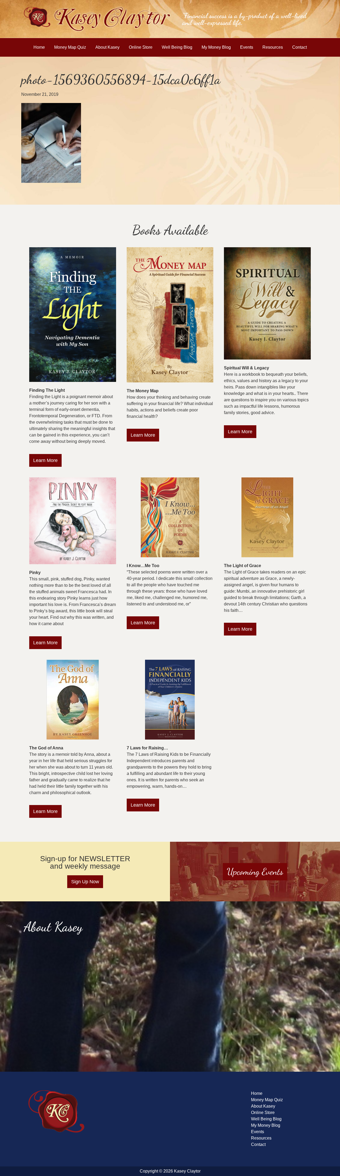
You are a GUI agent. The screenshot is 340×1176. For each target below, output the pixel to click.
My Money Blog (216, 47)
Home (39, 47)
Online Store (140, 47)
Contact (299, 47)
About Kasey (107, 47)
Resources (272, 47)
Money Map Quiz (70, 47)
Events (246, 47)
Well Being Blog (177, 47)
